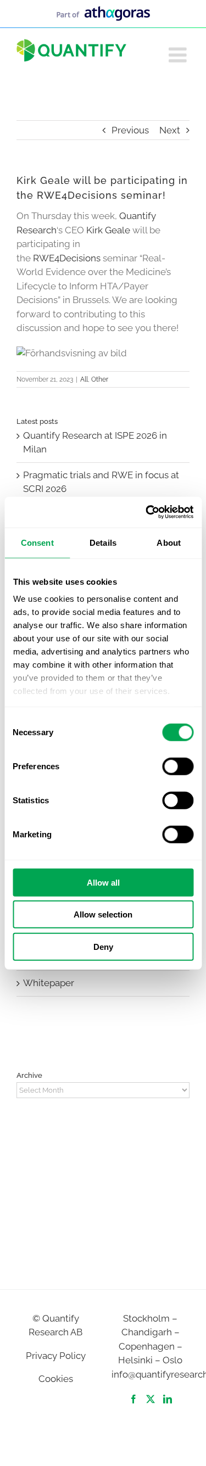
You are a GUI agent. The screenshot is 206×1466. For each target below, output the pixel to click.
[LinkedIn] (167, 1399)
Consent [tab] (37, 542)
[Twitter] (150, 1399)
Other (99, 379)
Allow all (103, 882)
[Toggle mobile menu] (179, 54)
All (84, 379)
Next (169, 130)
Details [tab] (103, 542)
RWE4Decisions (68, 258)
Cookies (55, 1378)
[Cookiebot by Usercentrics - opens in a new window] (146, 512)
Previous (130, 130)
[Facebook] (133, 1399)
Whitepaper (48, 982)
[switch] (177, 766)
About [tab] (169, 542)
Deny (103, 946)
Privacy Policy (56, 1355)
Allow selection (103, 914)
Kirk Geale (108, 230)
